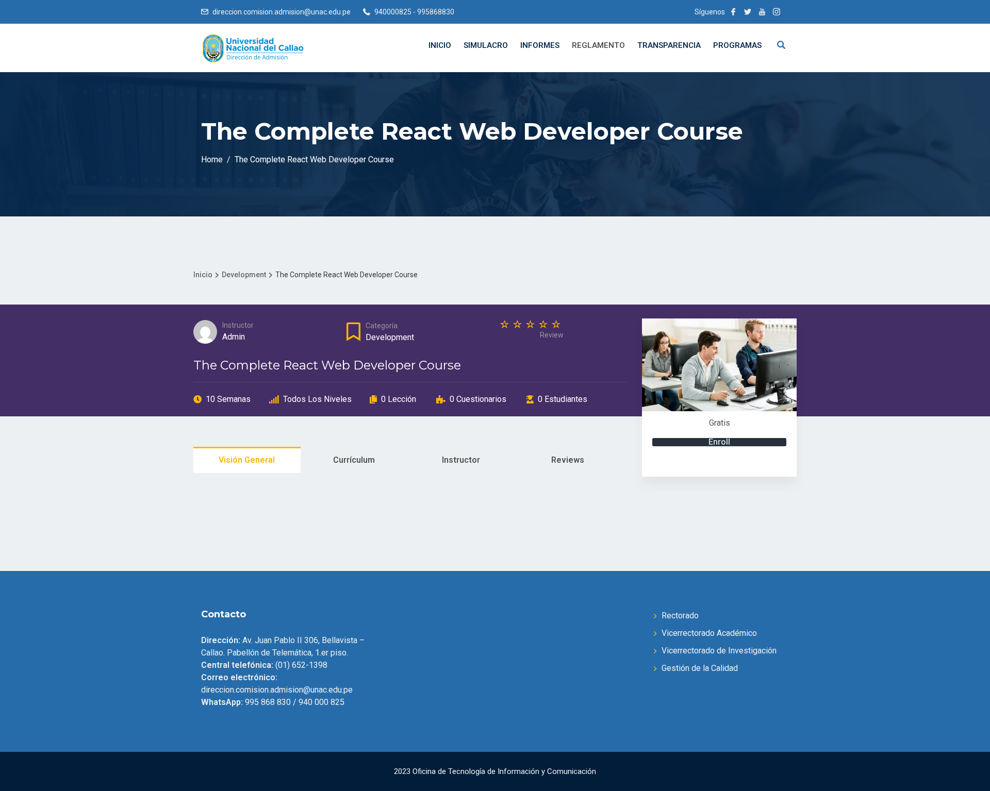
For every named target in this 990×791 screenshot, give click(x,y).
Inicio (439, 45)
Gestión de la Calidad (700, 668)
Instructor (238, 325)
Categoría (382, 326)
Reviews (567, 460)
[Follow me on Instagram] (776, 12)
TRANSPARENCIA (669, 45)
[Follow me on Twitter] (747, 12)
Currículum (354, 460)
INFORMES (539, 45)
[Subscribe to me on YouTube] (762, 12)
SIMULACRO (486, 45)
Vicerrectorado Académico (709, 633)
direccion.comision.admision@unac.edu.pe (281, 12)
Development (390, 337)
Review (552, 335)
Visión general (247, 460)
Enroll (719, 442)
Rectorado (680, 615)
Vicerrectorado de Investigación (719, 650)
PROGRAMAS (737, 45)
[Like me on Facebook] (733, 12)
